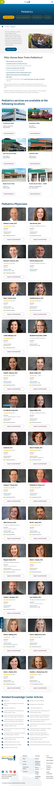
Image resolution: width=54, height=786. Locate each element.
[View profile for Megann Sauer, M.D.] (14, 561)
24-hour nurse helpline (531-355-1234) (15, 68)
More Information (9, 133)
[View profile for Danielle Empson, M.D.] (40, 300)
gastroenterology (28, 79)
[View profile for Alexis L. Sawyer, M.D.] (40, 561)
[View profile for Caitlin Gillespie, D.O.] (14, 337)
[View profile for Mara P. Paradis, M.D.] (40, 449)
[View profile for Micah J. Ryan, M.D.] (40, 524)
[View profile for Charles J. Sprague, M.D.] (14, 599)
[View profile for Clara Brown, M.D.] (40, 225)
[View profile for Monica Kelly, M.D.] (40, 374)
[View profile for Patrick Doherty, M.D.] (40, 262)
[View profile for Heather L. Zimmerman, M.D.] (40, 673)
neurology (36, 79)
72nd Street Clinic (7, 233)
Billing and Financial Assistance (37, 763)
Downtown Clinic (7, 420)
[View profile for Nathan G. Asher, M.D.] (14, 225)
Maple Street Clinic (33, 270)
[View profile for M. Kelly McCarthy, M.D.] (14, 412)
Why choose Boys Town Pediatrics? (14, 61)
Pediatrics (13, 27)
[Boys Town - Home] (27, 2)
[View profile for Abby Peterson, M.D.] (14, 524)
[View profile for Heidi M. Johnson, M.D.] (14, 374)
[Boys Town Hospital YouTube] (15, 772)
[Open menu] (52, 2)
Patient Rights (49, 760)
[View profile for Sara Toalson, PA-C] (40, 599)
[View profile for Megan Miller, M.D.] (40, 412)
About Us (25, 756)
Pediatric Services (11, 49)
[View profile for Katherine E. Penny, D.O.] (40, 487)
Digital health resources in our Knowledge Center (18, 74)
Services (7, 27)
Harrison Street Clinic (7, 382)
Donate (24, 764)
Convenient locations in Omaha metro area (16, 63)
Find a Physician (37, 17)
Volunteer (37, 756)
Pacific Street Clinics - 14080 (9, 270)
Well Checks (9, 77)
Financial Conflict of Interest (48, 767)
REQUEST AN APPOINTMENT (14, 239)
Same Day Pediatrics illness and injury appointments (18, 72)
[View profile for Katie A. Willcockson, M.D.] (40, 636)
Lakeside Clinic (41, 457)
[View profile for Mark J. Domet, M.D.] (14, 300)
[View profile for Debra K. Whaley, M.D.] (14, 636)
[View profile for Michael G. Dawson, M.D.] (14, 262)
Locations (47, 17)
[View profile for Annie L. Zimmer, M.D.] (14, 673)
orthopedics (42, 79)
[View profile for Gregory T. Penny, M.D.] (14, 487)
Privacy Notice (49, 763)
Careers (24, 761)
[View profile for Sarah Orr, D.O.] (14, 449)
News (24, 758)
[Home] (2, 27)
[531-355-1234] (2, 2)
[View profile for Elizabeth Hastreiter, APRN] (40, 337)
